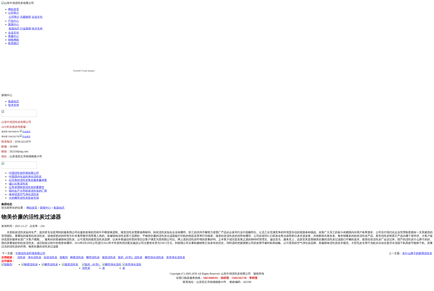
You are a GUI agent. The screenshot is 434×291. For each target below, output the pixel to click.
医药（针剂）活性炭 (130, 257)
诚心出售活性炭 (18, 183)
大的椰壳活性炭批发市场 (24, 197)
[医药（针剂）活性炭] (92, 268)
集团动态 (14, 28)
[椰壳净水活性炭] (112, 268)
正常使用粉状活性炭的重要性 (26, 187)
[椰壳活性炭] (50, 264)
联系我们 (13, 43)
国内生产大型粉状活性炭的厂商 (28, 190)
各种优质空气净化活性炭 (24, 194)
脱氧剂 (64, 257)
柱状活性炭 (50, 257)
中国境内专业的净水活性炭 (25, 176)
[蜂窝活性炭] (30, 264)
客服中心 (13, 36)
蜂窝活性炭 (77, 257)
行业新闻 (25, 28)
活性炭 (21, 257)
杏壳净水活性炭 (175, 257)
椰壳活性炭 (93, 257)
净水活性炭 (34, 257)
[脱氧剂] (6, 264)
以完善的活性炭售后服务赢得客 (28, 180)
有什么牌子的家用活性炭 (417, 253)
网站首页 (13, 9)
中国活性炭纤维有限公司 (24, 173)
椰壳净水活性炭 (154, 257)
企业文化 (37, 16)
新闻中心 (13, 24)
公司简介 (13, 12)
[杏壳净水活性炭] (132, 268)
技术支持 (37, 28)
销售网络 (13, 39)
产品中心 (13, 20)
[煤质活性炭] (70, 264)
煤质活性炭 (109, 257)
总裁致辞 (25, 16)
